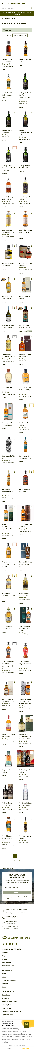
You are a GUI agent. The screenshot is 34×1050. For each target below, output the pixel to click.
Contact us (5, 998)
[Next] (19, 860)
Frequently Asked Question (11, 1011)
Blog (3, 956)
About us (5, 952)
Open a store (6, 962)
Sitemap (4, 1018)
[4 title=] (7, 135)
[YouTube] (6, 944)
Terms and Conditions (9, 1001)
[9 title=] (8, 64)
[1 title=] (1, 64)
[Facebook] (3, 944)
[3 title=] (3, 64)
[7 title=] (7, 64)
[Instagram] (13, 944)
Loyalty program (7, 1014)
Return (4, 987)
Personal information (9, 980)
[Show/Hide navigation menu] (2, 3)
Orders (4, 973)
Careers (4, 959)
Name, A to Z (18, 35)
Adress (4, 977)
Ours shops (6, 995)
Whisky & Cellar (9, 18)
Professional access (8, 966)
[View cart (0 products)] (31, 3)
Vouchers (5, 983)
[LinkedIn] (16, 944)
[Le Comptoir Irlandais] (17, 4)
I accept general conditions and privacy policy (17, 897)
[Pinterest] (10, 944)
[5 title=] (5, 64)
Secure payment (7, 1008)
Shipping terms (7, 1005)
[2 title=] (4, 135)
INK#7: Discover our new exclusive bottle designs (17, 13)
